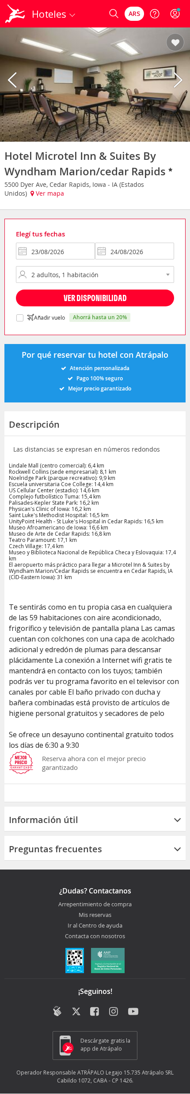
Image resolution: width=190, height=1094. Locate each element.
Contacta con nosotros (95, 936)
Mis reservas (95, 915)
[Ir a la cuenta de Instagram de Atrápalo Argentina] (114, 1012)
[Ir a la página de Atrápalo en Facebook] (95, 1012)
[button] (175, 43)
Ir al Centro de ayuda (95, 925)
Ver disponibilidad (95, 297)
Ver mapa (49, 193)
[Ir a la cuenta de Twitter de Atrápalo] (76, 1012)
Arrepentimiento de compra (95, 904)
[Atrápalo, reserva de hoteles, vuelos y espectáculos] (15, 13)
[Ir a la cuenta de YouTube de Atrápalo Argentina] (133, 1012)
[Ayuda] (154, 13)
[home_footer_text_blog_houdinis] (57, 1011)
